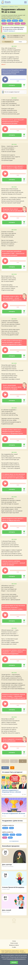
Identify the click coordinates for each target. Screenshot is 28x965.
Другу (9, 20)
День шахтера (7, 864)
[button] (5, 79)
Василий (12, 834)
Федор (10, 837)
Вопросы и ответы (14, 945)
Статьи (14, 941)
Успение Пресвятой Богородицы (13, 887)
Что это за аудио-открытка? (12, 92)
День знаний (6, 910)
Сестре (23, 23)
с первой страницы (8, 31)
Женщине (10, 23)
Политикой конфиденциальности (16, 959)
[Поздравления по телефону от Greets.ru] (6, 2)
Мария (4, 837)
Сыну (21, 20)
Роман (11, 828)
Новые (20, 41)
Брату (3, 20)
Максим (19, 834)
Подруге (17, 23)
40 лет (3, 64)
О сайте (14, 947)
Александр (5, 834)
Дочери (4, 23)
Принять (14, 962)
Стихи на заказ (14, 943)
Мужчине (15, 20)
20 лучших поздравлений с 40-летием (13, 813)
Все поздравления (14, 841)
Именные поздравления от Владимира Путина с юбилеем (11, 791)
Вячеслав (5, 828)
